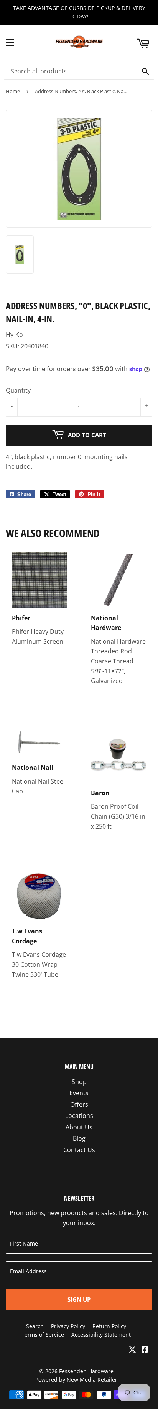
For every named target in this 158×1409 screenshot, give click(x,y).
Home (13, 91)
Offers (79, 1104)
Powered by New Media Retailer (76, 1379)
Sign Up (79, 1299)
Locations (79, 1115)
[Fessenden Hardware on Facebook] (145, 1350)
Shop (79, 1082)
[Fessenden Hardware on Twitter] (132, 1350)
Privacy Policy (68, 1326)
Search (35, 1326)
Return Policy (109, 1326)
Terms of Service (42, 1334)
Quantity (18, 390)
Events (79, 1093)
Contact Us (79, 1150)
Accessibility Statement (101, 1334)
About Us (79, 1127)
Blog (79, 1138)
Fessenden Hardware (86, 1371)
